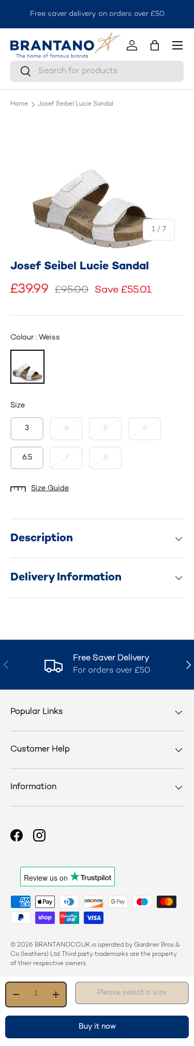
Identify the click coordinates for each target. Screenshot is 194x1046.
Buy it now (97, 1027)
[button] (154, 45)
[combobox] (97, 71)
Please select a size (132, 993)
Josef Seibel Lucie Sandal (75, 104)
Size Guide (50, 488)
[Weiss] (27, 367)
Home (19, 104)
